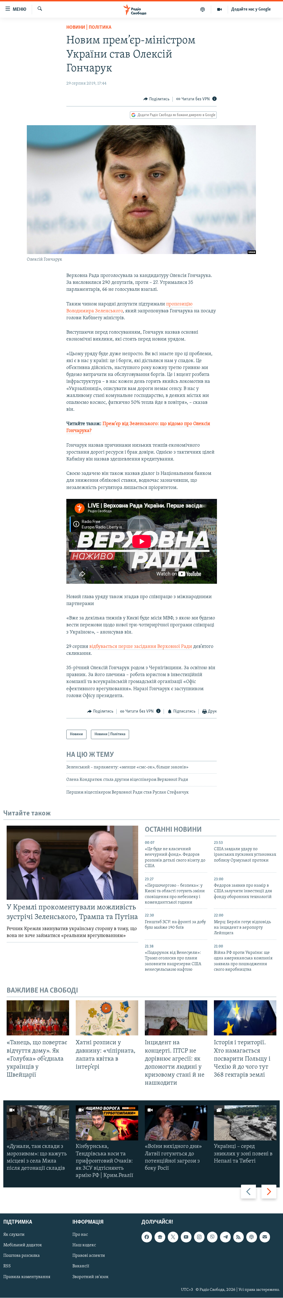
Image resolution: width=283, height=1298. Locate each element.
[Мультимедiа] (219, 9)
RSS (7, 1266)
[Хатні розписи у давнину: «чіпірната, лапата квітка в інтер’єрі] (107, 1017)
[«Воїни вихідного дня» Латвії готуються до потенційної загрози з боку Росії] (176, 1122)
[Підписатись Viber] (212, 1237)
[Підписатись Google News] (159, 1237)
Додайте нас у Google (251, 9)
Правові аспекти (88, 1256)
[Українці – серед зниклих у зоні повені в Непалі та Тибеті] (245, 1122)
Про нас (80, 1235)
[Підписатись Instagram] (199, 1237)
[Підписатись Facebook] (147, 1237)
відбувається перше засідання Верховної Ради (140, 646)
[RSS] (238, 1237)
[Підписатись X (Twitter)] (173, 1237)
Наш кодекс (84, 1245)
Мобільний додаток (22, 1245)
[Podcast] (251, 1237)
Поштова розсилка (21, 1256)
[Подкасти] (202, 9)
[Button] (156, 99)
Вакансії (80, 1266)
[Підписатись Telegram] (225, 1237)
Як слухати (14, 1235)
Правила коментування (26, 1277)
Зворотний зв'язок (90, 1277)
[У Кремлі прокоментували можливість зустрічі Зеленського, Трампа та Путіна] (72, 863)
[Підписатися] (265, 1237)
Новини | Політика (88, 27)
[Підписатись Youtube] (186, 1237)
